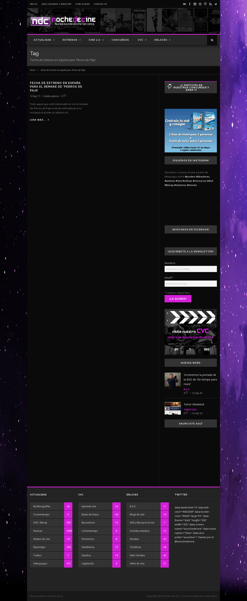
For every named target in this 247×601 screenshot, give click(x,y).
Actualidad (42, 40)
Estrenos (70, 40)
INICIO (33, 4)
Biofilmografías (41, 506)
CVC (140, 40)
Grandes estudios (139, 531)
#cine (179, 181)
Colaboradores (51, 96)
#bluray (169, 185)
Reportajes (39, 547)
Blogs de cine (137, 514)
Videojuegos (40, 563)
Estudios (86, 555)
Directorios (88, 539)
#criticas (187, 181)
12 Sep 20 (197, 393)
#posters (190, 176)
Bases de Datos (90, 514)
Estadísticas (88, 547)
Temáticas (190, 409)
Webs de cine (137, 563)
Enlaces (160, 40)
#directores (203, 176)
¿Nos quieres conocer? (56, 4)
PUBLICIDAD (83, 4)
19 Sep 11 (35, 96)
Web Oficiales (137, 555)
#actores (170, 181)
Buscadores (88, 522)
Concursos (120, 40)
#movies (192, 185)
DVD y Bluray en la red (142, 522)
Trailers (37, 555)
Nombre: (170, 263)
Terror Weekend (194, 404)
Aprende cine (89, 506)
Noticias (37, 531)
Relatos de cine (41, 539)
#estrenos (180, 185)
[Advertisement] (172, 24)
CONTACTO (100, 4)
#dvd (210, 181)
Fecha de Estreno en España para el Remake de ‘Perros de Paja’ (56, 86)
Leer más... (38, 119)
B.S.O (186, 389)
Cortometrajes (41, 514)
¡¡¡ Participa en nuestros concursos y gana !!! (191, 87)
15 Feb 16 (197, 413)
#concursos (199, 181)
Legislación (88, 563)
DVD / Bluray (40, 522)
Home (32, 69)
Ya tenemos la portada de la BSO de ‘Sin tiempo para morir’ (200, 379)
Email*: (169, 277)
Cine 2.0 (94, 40)
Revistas (134, 539)
